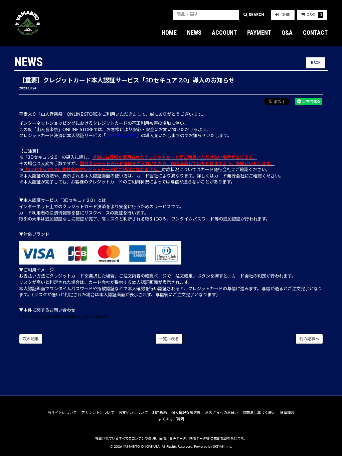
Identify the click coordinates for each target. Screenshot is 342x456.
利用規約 (159, 413)
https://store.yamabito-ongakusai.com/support (63, 317)
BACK (316, 62)
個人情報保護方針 (186, 413)
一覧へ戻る (169, 339)
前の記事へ (309, 339)
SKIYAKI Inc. (222, 446)
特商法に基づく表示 (259, 413)
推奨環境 (287, 413)
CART (314, 14)
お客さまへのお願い (221, 413)
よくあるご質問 (171, 419)
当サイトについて (62, 413)
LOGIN (285, 14)
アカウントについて (97, 413)
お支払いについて (133, 413)
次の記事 (31, 339)
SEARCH (255, 14)
